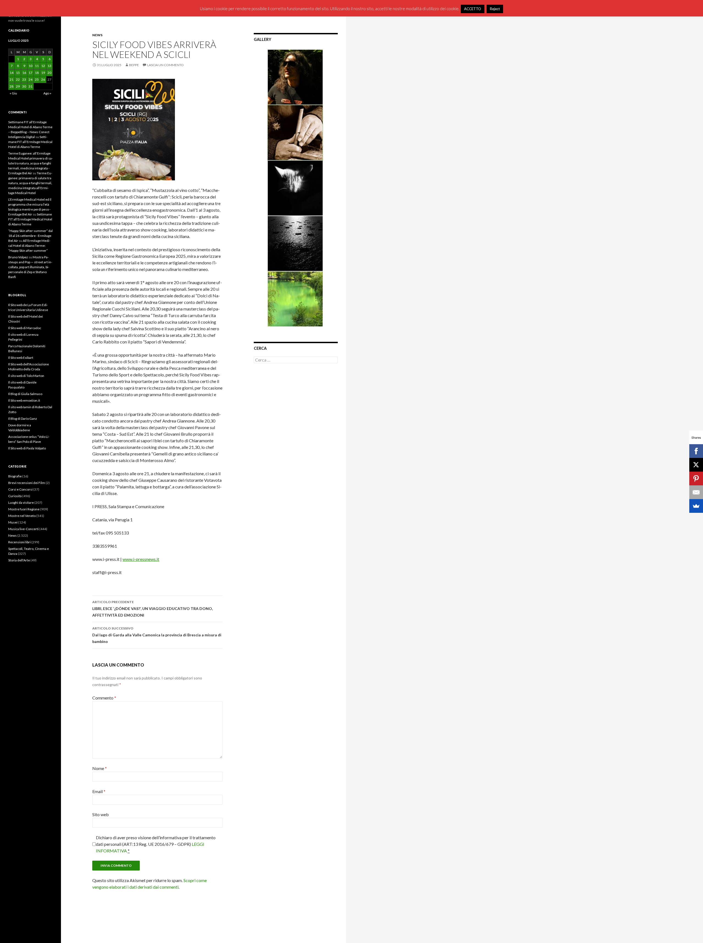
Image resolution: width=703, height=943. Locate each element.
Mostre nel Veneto (22, 516)
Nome (99, 768)
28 (11, 86)
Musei (13, 522)
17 (30, 73)
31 (30, 86)
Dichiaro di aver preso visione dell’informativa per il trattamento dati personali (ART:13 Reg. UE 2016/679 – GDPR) (156, 844)
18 (37, 73)
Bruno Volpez (18, 257)
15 (18, 73)
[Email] (696, 492)
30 (24, 86)
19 (43, 73)
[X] (696, 465)
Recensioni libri (19, 542)
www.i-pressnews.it (140, 559)
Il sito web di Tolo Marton (26, 376)
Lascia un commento (165, 65)
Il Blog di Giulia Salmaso (25, 394)
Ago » (47, 93)
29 (18, 86)
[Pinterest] (696, 478)
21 (11, 79)
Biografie (15, 476)
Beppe (134, 65)
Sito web (100, 814)
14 (11, 73)
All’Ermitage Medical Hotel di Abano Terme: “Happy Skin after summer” (29, 246)
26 (43, 79)
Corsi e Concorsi (20, 489)
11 (37, 66)
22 (18, 79)
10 (30, 66)
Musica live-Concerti (23, 529)
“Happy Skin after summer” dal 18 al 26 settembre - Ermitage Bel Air (30, 236)
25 (37, 79)
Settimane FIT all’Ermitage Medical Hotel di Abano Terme (30, 142)
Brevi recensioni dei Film (26, 483)
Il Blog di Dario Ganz (22, 418)
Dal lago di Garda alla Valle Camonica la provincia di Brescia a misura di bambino (156, 635)
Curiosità (15, 496)
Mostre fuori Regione (24, 509)
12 (43, 66)
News (97, 35)
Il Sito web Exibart (20, 358)
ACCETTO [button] (472, 9)
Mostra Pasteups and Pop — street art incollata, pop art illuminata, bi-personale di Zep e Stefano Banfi (30, 267)
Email (98, 791)
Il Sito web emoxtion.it (24, 400)
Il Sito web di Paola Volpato (27, 448)
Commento (104, 697)
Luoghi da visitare (21, 502)
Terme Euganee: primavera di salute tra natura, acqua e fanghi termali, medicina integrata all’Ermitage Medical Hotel (30, 183)
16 (24, 73)
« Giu (13, 93)
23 (24, 79)
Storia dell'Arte (19, 560)
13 (49, 66)
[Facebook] (696, 451)
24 (30, 79)
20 (49, 73)
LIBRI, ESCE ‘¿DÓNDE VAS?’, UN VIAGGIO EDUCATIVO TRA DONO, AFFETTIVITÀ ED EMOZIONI (152, 608)
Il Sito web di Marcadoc (24, 328)
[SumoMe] (696, 506)
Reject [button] (495, 9)
